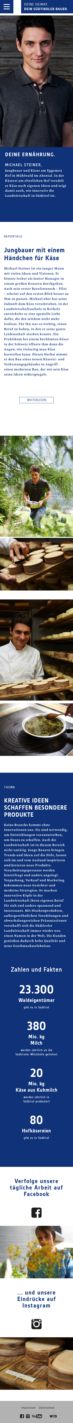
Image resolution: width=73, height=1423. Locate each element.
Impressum (28, 1408)
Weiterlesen (36, 400)
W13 (53, 1416)
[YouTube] (37, 1416)
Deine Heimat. (46, 6)
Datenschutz (47, 1408)
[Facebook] (22, 1416)
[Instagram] (28, 1416)
